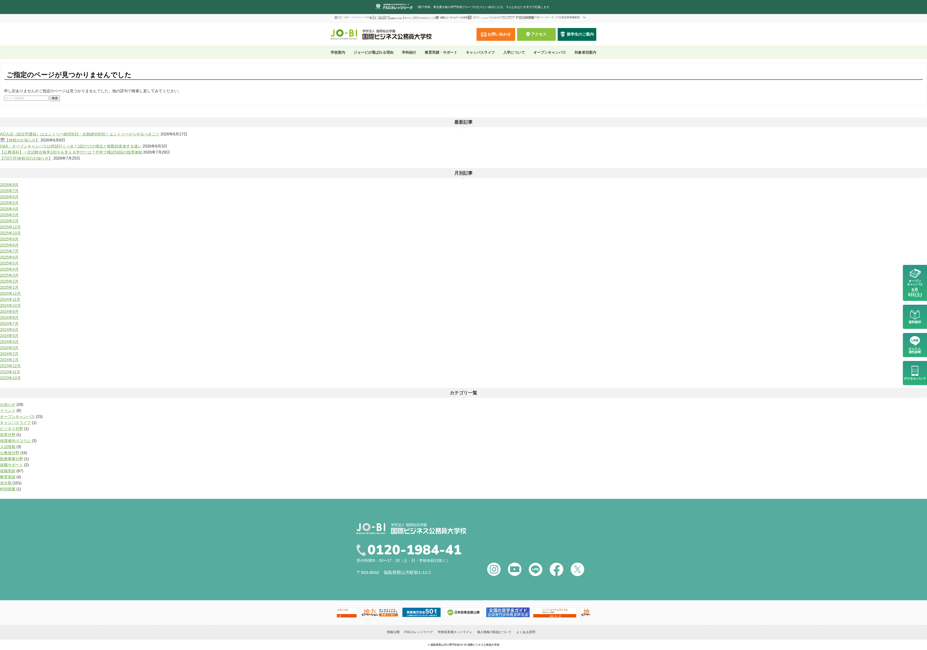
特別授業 (7, 489)
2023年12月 (10, 366)
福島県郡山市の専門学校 (445, 644)
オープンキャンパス (550, 52)
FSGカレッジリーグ (418, 632)
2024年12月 (10, 293)
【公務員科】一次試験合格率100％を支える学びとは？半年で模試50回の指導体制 (71, 152)
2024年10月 (10, 306)
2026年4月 (9, 209)
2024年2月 (9, 354)
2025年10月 (10, 233)
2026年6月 (9, 197)
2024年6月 (9, 330)
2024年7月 (9, 324)
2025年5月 (9, 263)
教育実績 (7, 477)
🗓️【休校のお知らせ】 (20, 140)
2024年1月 (9, 360)
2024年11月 (10, 299)
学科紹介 (409, 52)
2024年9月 (9, 312)
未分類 (6, 483)
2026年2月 (9, 221)
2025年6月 (9, 257)
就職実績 (7, 471)
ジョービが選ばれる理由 (373, 52)
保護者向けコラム (15, 441)
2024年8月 (9, 318)
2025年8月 (9, 245)
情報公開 (393, 632)
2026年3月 (9, 215)
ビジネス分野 (11, 429)
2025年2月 (9, 281)
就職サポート (11, 465)
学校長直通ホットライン (455, 632)
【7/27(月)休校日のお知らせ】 (26, 158)
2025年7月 (9, 251)
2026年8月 (9, 185)
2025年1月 (9, 287)
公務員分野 (9, 453)
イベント (7, 411)
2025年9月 (9, 239)
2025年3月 (9, 275)
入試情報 (7, 447)
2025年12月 (10, 227)
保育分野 (7, 435)
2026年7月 (9, 191)
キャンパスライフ (15, 423)
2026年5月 (9, 203)
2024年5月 (9, 336)
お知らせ (7, 405)
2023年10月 (10, 378)
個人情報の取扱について (494, 632)
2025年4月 (9, 269)
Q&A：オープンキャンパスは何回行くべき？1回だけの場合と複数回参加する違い (71, 146)
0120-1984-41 (414, 550)
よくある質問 (525, 632)
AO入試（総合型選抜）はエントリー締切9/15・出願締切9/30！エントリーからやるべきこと (80, 134)
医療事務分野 (11, 459)
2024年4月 (9, 342)
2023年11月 (10, 372)
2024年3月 (9, 348)
